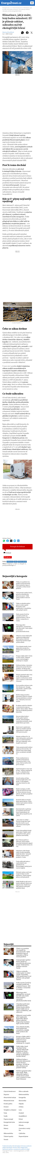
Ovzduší (21, 1113)
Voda (5, 1113)
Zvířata (21, 1107)
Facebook (9, 1148)
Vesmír (6, 1140)
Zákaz (15, 561)
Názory (6, 1128)
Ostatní (6, 1107)
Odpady (21, 1104)
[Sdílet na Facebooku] (27, 33)
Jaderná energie (24, 1122)
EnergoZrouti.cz (6, 8)
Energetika (22, 1098)
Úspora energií (8, 1119)
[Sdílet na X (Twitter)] (32, 33)
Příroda (21, 1125)
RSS (19, 1148)
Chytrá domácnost (17, 8)
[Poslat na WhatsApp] (22, 33)
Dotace (6, 1125)
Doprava (6, 1094)
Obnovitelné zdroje (10, 1098)
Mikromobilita (8, 1133)
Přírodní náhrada (22, 561)
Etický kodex (16, 1146)
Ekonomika (22, 1101)
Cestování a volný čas (24, 1129)
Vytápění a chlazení (10, 1110)
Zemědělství (23, 1116)
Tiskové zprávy (8, 1136)
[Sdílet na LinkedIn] (18, 541)
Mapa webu (24, 1148)
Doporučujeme (23, 1136)
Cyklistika (22, 1133)
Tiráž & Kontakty (7, 1146)
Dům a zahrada (23, 1091)
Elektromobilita (24, 1094)
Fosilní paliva (8, 1104)
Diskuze (8, 553)
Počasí (21, 1119)
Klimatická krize (9, 1101)
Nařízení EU (10, 561)
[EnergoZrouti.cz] (11, 3)
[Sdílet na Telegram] (14, 541)
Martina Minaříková (8, 32)
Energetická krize (9, 1122)
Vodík (5, 1116)
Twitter (15, 1148)
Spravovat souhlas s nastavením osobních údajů (15, 1149)
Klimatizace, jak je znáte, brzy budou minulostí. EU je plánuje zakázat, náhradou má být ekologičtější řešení (17, 9)
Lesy (20, 1110)
